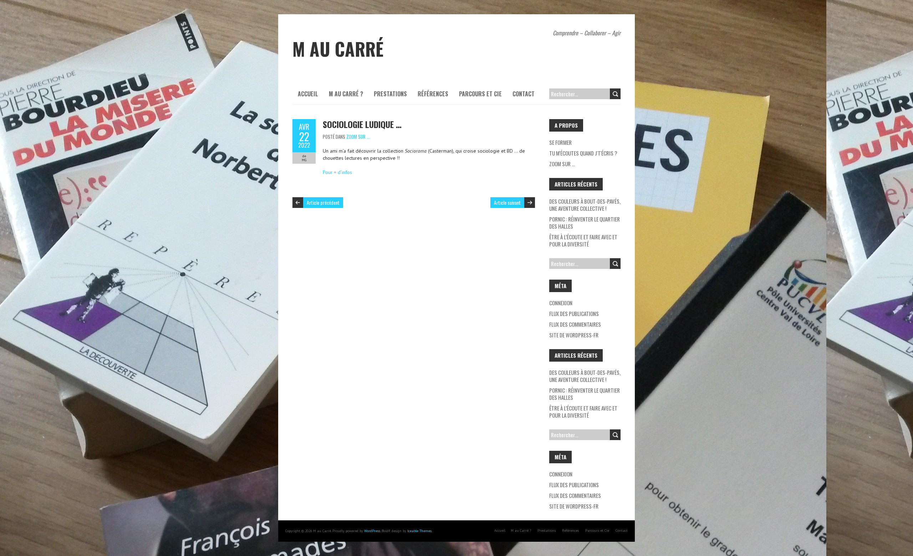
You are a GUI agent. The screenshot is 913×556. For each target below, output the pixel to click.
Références (433, 94)
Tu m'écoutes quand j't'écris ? (583, 153)
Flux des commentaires (575, 324)
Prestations (390, 94)
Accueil (308, 94)
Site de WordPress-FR (573, 335)
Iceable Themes (419, 531)
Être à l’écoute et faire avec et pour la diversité (583, 240)
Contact (523, 94)
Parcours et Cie (480, 94)
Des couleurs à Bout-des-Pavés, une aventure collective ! (585, 204)
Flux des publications (574, 313)
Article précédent (323, 202)
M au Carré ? (346, 94)
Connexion (560, 303)
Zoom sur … (562, 164)
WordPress (372, 531)
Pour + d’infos (337, 172)
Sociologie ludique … (362, 124)
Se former (560, 142)
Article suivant (507, 202)
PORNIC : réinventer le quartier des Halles (584, 222)
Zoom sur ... (358, 136)
